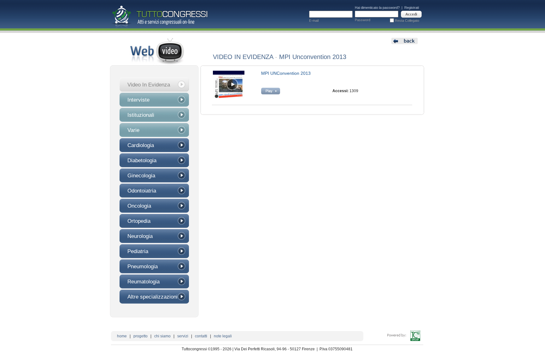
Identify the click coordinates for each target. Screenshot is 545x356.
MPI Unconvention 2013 (312, 56)
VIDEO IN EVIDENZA (243, 56)
